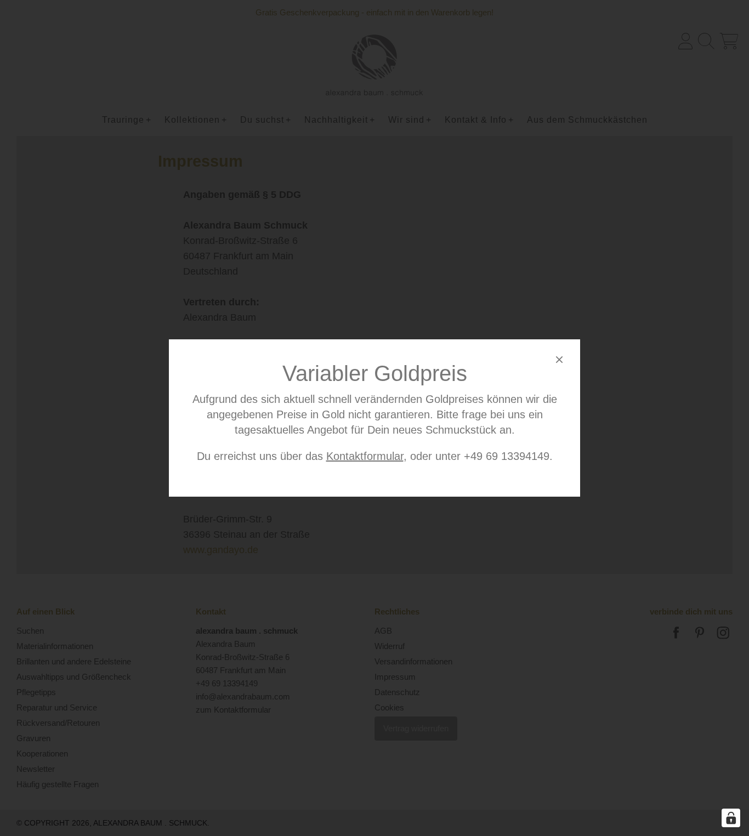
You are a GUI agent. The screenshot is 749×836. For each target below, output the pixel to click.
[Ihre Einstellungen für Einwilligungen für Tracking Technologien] (731, 818)
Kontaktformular (365, 456)
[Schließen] (559, 361)
